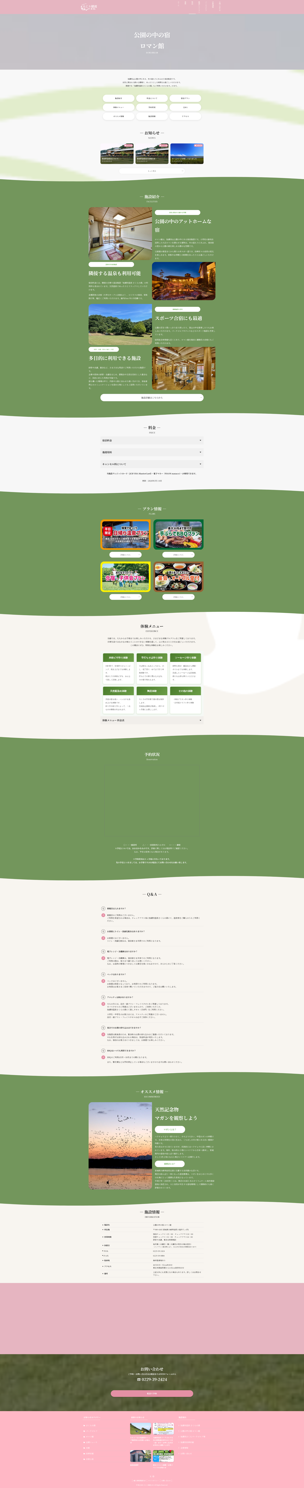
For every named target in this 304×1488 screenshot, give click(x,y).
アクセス (185, 116)
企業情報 (184, 1447)
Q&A (185, 107)
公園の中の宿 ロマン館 (190, 1431)
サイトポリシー (153, 1480)
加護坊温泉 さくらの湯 (190, 1425)
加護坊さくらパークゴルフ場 (192, 1436)
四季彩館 (90, 1453)
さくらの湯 (90, 1425)
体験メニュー (118, 107)
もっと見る (152, 171)
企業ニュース (91, 1442)
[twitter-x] (151, 1476)
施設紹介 (118, 98)
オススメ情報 (118, 116)
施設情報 (152, 116)
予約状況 (152, 107)
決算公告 (90, 1459)
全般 (88, 1447)
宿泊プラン (185, 98)
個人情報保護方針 (139, 1480)
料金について (152, 98)
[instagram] (153, 1476)
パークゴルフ (91, 1431)
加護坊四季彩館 (187, 1442)
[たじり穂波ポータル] (89, 7)
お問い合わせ (186, 1453)
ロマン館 (90, 1436)
